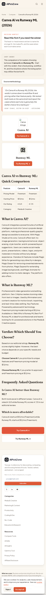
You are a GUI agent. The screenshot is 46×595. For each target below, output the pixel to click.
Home (4, 14)
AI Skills (7, 541)
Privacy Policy (10, 556)
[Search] (36, 4)
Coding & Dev (10, 515)
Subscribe (23, 483)
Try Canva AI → (23, 136)
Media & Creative (11, 501)
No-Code (8, 520)
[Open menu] (42, 4)
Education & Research (13, 525)
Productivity (9, 510)
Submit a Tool (10, 551)
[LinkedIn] (12, 489)
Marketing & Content (12, 505)
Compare (12, 14)
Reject (8, 589)
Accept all (19, 589)
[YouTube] (17, 489)
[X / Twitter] (7, 489)
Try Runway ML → (23, 164)
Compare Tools (10, 536)
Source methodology (12, 81)
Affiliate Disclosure (11, 560)
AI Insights (8, 546)
